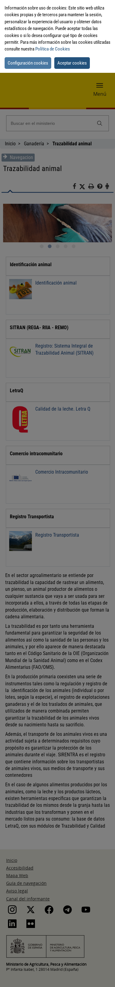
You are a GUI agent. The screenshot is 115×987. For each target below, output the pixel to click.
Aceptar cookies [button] (72, 63)
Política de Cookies (52, 49)
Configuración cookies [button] (28, 63)
